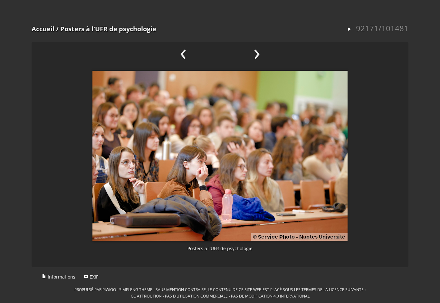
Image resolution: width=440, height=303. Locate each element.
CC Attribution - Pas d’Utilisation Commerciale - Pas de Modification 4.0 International (220, 295)
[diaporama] (349, 29)
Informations (60, 277)
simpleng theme (135, 289)
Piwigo (109, 289)
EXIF (93, 277)
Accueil (43, 28)
